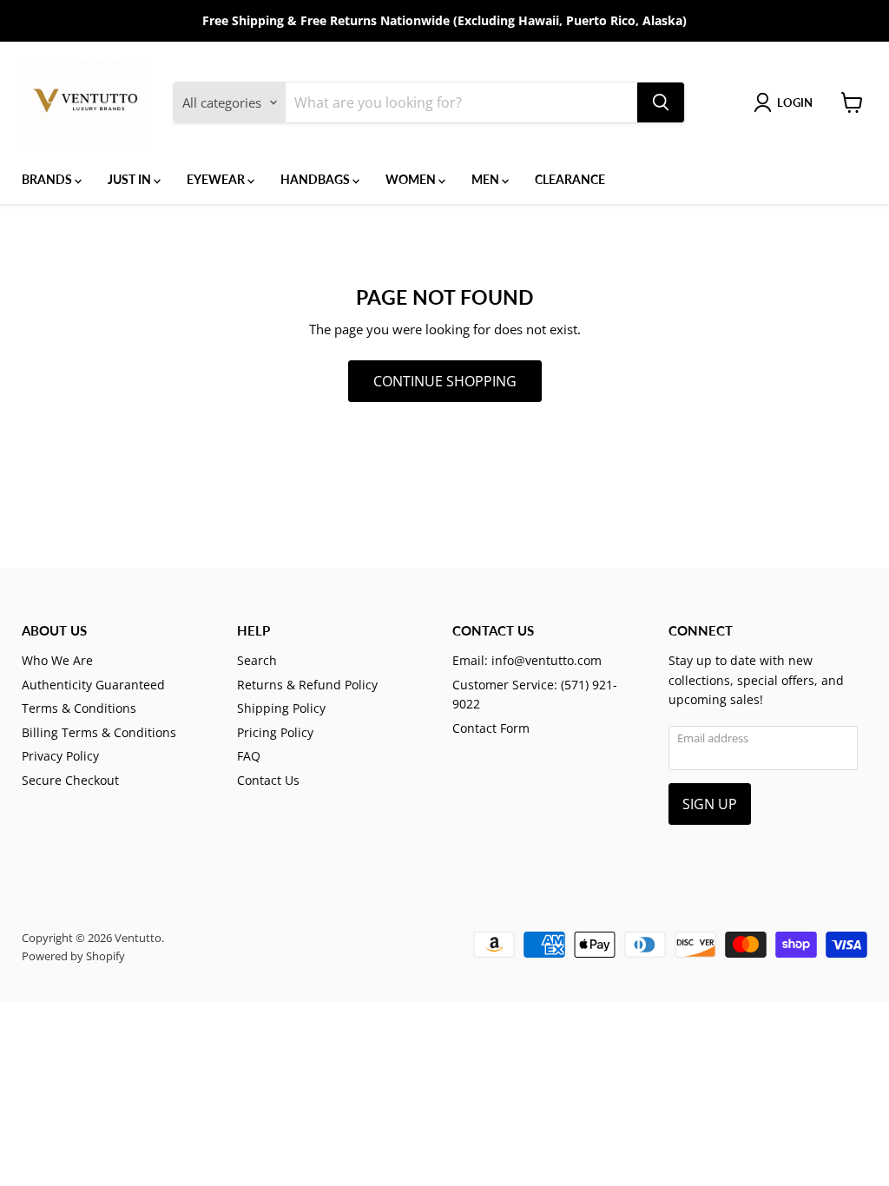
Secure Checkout (70, 780)
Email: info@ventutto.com (527, 660)
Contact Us (268, 780)
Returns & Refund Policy (307, 684)
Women (411, 179)
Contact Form (491, 728)
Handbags (316, 179)
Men (486, 179)
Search (257, 660)
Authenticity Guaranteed (93, 684)
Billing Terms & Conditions (99, 732)
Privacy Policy (60, 756)
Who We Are (57, 660)
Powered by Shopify (73, 956)
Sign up (709, 804)
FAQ (248, 756)
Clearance (570, 179)
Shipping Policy (281, 708)
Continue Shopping (445, 381)
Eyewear (217, 179)
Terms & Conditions (79, 708)
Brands (48, 179)
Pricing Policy (275, 732)
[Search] (660, 102)
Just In (131, 179)
